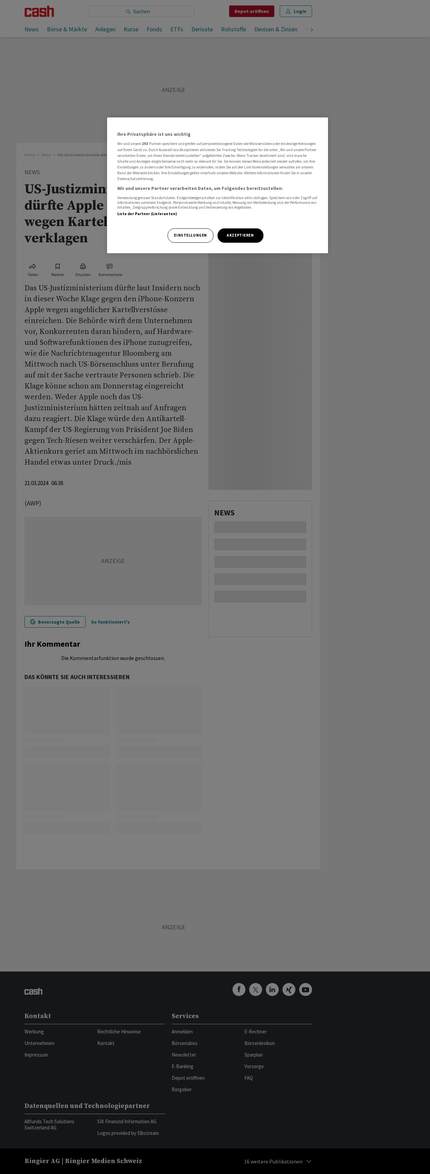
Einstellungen (190, 235)
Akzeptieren (240, 235)
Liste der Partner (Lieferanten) (147, 213)
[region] (217, 185)
